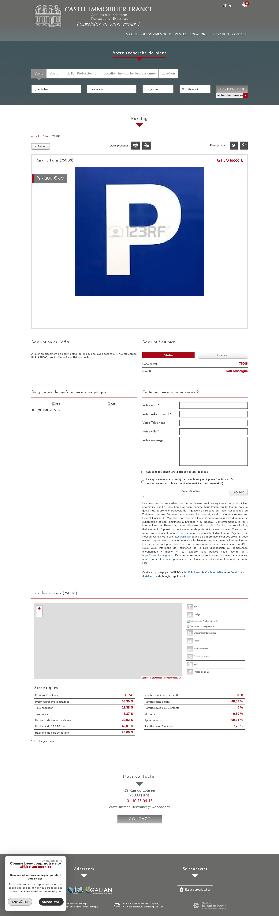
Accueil (131, 34)
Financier (223, 355)
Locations (198, 34)
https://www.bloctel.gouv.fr (157, 555)
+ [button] (39, 608)
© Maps (156, 677)
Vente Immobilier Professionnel (73, 73)
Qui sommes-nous (156, 34)
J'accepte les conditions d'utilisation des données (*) (178, 471)
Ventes (181, 34)
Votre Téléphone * (155, 422)
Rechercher (232, 89)
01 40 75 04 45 (139, 800)
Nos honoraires (68, 906)
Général (168, 355)
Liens (78, 906)
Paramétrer (20, 901)
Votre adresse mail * (156, 414)
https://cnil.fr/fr (182, 536)
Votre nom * (150, 405)
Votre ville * (150, 431)
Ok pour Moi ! (51, 901)
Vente (38, 73)
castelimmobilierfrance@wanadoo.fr (139, 806)
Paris (45, 136)
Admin (86, 906)
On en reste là (50, 860)
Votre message (153, 440)
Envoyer (239, 491)
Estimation (219, 34)
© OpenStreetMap (172, 677)
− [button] (39, 614)
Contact (239, 34)
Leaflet (145, 677)
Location (168, 73)
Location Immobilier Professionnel (129, 73)
